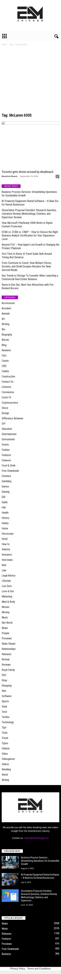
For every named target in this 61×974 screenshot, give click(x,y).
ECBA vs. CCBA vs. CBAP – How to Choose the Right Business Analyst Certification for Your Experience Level (30, 235)
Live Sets (7, 586)
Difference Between (12, 418)
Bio (3, 329)
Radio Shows (8, 643)
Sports (5, 701)
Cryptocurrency (10, 402)
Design (5, 413)
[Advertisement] (30, 80)
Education (7, 428)
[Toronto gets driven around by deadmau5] (30, 145)
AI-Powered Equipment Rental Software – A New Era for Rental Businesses (30, 202)
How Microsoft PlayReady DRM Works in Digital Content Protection (27, 224)
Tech (4, 711)
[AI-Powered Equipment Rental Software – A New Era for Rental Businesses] (10, 879)
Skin (4, 690)
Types (5, 743)
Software (7, 696)
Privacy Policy (17, 968)
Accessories (8, 303)
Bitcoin (5, 339)
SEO (4, 675)
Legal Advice (8, 575)
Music (5, 617)
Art (3, 318)
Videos (5, 764)
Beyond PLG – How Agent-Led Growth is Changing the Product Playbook (30, 246)
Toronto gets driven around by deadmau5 (27, 172)
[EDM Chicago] (30, 16)
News (5, 628)
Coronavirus (8, 392)
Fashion (6, 449)
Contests (6, 387)
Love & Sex (8, 591)
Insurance (7, 554)
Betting (5, 324)
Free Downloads (10, 470)
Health (5, 512)
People (5, 633)
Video (5, 753)
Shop (4, 680)
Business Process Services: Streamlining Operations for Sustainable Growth (29, 193)
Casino (5, 360)
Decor (5, 408)
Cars (4, 355)
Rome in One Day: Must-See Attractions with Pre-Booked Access (28, 286)
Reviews (6, 664)
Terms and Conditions (39, 968)
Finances (6, 460)
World (5, 774)
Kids (4, 565)
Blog (4, 345)
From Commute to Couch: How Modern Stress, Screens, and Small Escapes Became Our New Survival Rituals (27, 266)
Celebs (5, 371)
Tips (4, 727)
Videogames (8, 759)
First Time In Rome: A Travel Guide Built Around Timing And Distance (27, 255)
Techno (5, 717)
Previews (7, 638)
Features (6, 455)
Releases (6, 654)
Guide (5, 502)
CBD (4, 366)
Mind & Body (8, 601)
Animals (6, 313)
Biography (7, 334)
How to (5, 544)
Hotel (4, 538)
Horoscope (8, 533)
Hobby (5, 523)
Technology (8, 722)
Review (5, 659)
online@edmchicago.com (36, 838)
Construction (8, 376)
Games (5, 486)
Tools (4, 732)
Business (6, 350)
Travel (5, 738)
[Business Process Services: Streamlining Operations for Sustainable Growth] (10, 862)
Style (4, 706)
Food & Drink (8, 465)
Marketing (7, 596)
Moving (5, 612)
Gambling (6, 481)
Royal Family (8, 669)
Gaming (5, 491)
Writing (5, 779)
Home (4, 44)
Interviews (7, 559)
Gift (3, 497)
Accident (6, 308)
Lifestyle (6, 580)
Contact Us (7, 381)
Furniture (6, 476)
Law (4, 570)
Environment (8, 439)
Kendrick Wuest (9, 176)
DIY (4, 423)
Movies (5, 607)
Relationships (9, 649)
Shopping (7, 685)
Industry (6, 549)
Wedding (6, 769)
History (5, 518)
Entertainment (9, 434)
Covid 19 (6, 397)
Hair (4, 507)
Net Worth (7, 622)
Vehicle (5, 748)
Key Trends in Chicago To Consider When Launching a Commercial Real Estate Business (30, 277)
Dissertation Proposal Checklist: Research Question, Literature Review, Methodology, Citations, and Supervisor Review (29, 214)
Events (5, 444)
